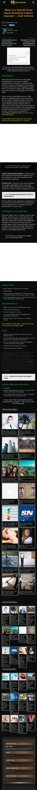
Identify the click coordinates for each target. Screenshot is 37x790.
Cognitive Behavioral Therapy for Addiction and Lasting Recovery (14, 727)
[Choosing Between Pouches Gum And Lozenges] (5, 718)
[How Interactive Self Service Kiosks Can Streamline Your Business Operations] (27, 559)
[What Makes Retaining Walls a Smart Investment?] (31, 676)
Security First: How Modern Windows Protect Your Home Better (26, 502)
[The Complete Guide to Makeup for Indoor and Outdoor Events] (22, 676)
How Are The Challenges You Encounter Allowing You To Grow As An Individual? (10, 524)
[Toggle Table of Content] (26, 53)
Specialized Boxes (14, 60)
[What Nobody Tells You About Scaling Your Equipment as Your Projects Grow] (27, 445)
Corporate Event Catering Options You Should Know (26, 592)
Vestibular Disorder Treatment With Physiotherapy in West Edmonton (28, 42)
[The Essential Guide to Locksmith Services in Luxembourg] (10, 491)
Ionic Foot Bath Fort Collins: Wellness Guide (30, 727)
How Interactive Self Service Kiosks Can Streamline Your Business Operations (26, 570)
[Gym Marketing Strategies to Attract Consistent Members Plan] (31, 697)
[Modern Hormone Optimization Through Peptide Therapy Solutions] (22, 718)
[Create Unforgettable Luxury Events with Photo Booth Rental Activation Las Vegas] (10, 469)
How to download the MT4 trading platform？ (5, 685)
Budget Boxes (13, 58)
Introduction (13, 55)
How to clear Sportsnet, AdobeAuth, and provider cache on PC (26, 524)
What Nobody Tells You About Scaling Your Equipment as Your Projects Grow (26, 456)
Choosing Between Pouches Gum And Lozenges (5, 727)
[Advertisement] (18, 143)
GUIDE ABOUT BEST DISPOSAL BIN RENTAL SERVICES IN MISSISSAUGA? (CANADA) (17, 119)
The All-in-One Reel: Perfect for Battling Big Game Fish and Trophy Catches (9, 570)
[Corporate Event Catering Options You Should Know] (27, 582)
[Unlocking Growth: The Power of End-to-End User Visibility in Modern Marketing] (14, 676)
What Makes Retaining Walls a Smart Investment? (31, 685)
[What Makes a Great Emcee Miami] (27, 469)
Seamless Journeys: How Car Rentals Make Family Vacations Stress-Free (10, 456)
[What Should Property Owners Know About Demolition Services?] (22, 697)
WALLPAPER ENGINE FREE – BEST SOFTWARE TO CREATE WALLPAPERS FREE (17, 324)
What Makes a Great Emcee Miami (14, 637)
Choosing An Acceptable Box (17, 57)
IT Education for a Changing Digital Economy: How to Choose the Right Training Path (14, 708)
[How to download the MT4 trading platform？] (5, 676)
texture (31, 361)
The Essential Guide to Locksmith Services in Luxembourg (8, 502)
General (11, 25)
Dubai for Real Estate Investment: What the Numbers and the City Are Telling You (26, 432)
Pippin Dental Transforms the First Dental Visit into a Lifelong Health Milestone (9, 432)
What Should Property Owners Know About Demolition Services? (22, 706)
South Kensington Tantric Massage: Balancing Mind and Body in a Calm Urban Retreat (9, 547)
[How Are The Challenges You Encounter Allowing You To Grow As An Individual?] (10, 513)
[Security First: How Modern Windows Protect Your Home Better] (27, 491)
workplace (7, 370)
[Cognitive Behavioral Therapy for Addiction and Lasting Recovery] (14, 718)
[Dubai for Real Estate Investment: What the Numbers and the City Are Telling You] (27, 421)
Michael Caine (8, 28)
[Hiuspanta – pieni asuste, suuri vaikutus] (27, 536)
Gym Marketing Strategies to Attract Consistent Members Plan (31, 706)
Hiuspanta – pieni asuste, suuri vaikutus (26, 546)
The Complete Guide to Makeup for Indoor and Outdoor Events (22, 685)
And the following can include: (18, 63)
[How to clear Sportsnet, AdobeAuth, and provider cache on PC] (27, 513)
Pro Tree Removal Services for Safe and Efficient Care (5, 706)
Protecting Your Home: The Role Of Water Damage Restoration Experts (9, 593)
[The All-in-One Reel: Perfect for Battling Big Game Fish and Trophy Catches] (10, 559)
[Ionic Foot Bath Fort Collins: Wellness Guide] (31, 718)
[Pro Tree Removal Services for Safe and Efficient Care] (5, 697)
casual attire (7, 354)
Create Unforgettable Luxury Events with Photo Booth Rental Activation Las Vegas (9, 479)
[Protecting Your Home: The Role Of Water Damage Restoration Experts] (10, 582)
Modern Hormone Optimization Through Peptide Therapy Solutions (22, 728)
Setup (11, 61)
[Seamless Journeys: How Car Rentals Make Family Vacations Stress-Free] (10, 445)
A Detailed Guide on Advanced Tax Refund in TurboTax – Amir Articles (10, 42)
